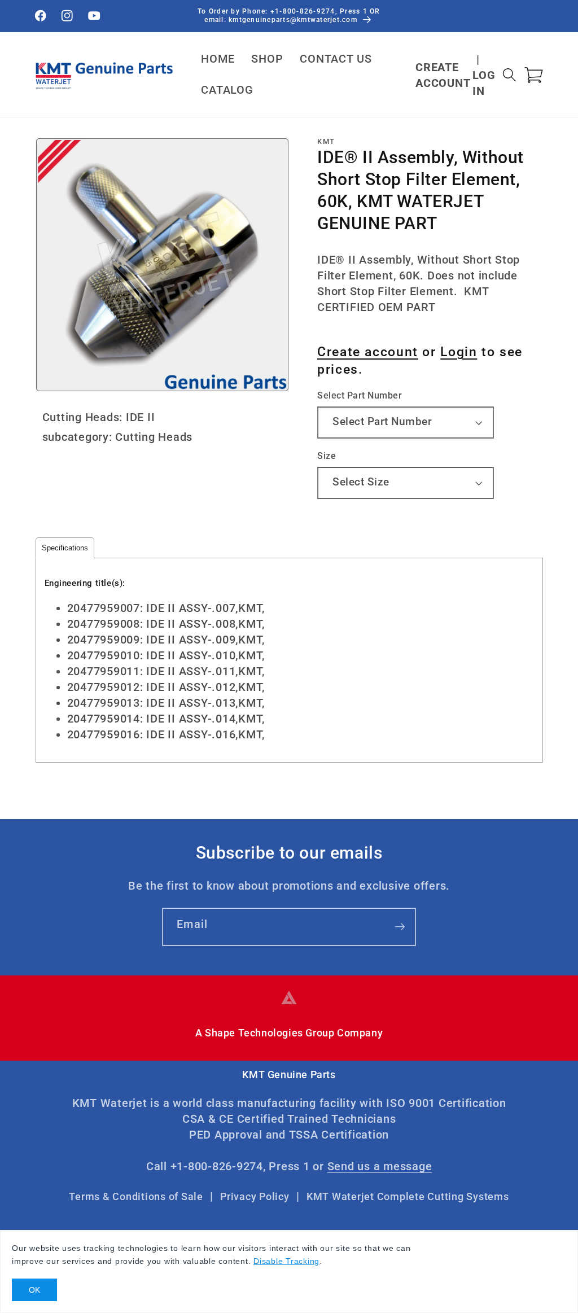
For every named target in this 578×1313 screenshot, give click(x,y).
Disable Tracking (286, 1261)
